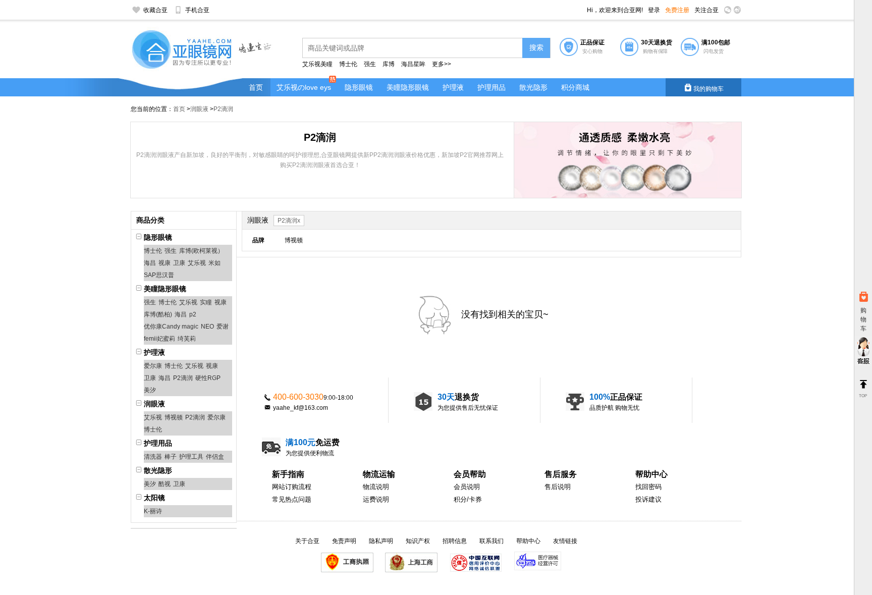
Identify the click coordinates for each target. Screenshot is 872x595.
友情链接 (565, 541)
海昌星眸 (413, 64)
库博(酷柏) (158, 314)
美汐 (150, 390)
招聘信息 (455, 541)
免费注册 (677, 10)
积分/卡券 (468, 499)
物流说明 (376, 487)
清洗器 (153, 456)
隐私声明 (381, 541)
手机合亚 (197, 10)
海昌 (150, 262)
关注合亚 (706, 10)
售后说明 (557, 487)
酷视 (164, 484)
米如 (214, 262)
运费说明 (376, 499)
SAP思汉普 (159, 275)
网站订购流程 (291, 487)
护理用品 (491, 87)
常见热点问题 (291, 499)
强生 (370, 64)
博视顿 (174, 417)
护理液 (453, 87)
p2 (192, 314)
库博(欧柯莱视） (201, 250)
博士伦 (348, 64)
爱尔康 (153, 365)
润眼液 (199, 109)
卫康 (179, 262)
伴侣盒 (215, 456)
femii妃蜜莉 (159, 338)
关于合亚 (307, 541)
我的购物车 (703, 87)
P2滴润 (223, 109)
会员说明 (467, 487)
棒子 (171, 456)
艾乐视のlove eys (304, 87)
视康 (164, 262)
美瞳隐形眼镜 (408, 87)
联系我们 (491, 541)
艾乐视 (197, 262)
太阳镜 (154, 498)
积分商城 (575, 87)
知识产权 (418, 541)
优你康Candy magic (171, 326)
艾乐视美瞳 (317, 64)
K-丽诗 (153, 511)
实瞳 (206, 302)
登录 (654, 10)
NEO (207, 326)
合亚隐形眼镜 (184, 50)
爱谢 (222, 326)
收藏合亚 (155, 10)
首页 (256, 87)
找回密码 (648, 487)
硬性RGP (208, 378)
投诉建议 (648, 499)
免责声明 (344, 541)
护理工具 (191, 456)
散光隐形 (533, 87)
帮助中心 (528, 541)
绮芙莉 (187, 338)
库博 (389, 64)
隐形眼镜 (359, 87)
